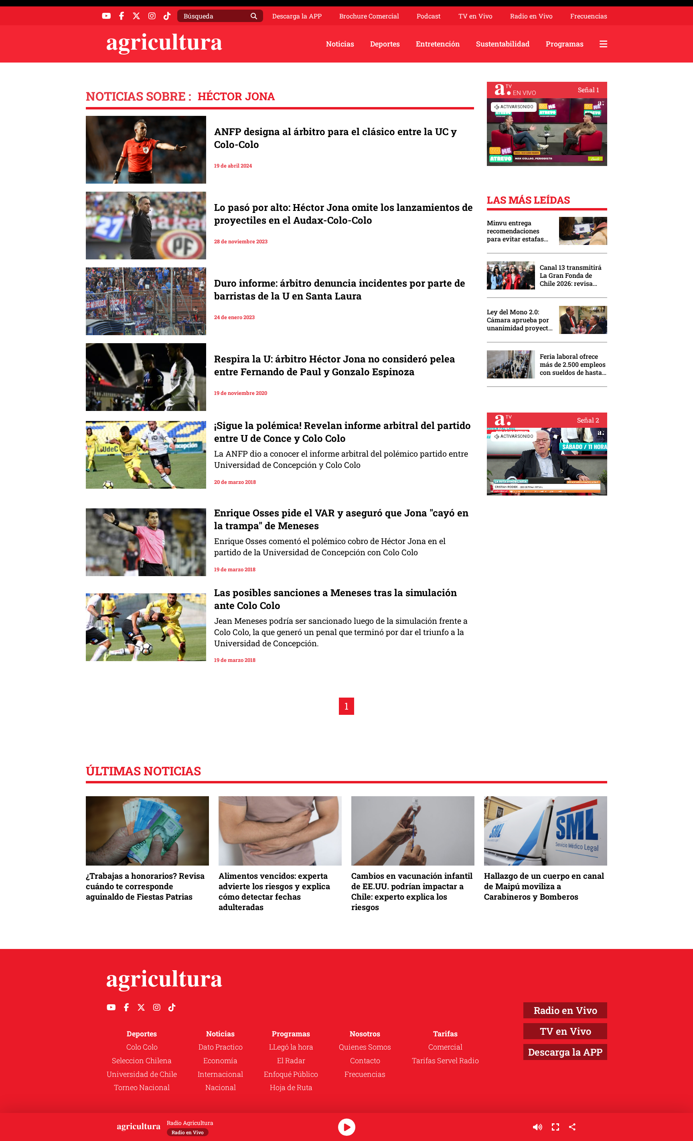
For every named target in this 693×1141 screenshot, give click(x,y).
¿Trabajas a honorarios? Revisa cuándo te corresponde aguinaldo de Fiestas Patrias (145, 886)
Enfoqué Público (291, 1074)
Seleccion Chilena (142, 1060)
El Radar (291, 1060)
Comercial (445, 1047)
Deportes (385, 44)
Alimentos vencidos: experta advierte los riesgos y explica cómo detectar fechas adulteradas (274, 891)
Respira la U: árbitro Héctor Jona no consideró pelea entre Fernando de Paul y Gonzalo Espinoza (334, 365)
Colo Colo (142, 1047)
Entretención (438, 44)
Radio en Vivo (531, 16)
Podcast (429, 16)
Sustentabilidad (503, 44)
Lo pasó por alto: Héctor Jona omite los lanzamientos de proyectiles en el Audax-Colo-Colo (343, 214)
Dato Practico (221, 1047)
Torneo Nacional (142, 1087)
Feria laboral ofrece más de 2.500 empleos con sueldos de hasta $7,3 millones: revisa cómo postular (573, 364)
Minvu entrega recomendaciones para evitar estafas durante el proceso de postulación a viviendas (519, 231)
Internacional (220, 1074)
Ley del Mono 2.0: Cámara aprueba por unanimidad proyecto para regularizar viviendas (519, 320)
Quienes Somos (365, 1047)
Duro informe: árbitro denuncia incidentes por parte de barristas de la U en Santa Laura (339, 289)
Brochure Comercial (369, 16)
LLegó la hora (291, 1047)
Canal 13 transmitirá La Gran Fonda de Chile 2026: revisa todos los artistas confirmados (571, 275)
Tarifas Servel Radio (445, 1060)
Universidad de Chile (142, 1074)
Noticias (340, 44)
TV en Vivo (475, 16)
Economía (220, 1060)
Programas (565, 44)
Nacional (220, 1087)
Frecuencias (588, 16)
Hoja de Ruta (291, 1087)
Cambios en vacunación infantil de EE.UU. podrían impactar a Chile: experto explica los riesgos (411, 891)
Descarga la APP (297, 16)
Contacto (365, 1060)
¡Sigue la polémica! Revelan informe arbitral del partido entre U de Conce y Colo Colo (342, 432)
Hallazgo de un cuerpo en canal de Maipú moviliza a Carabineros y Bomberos (544, 886)
